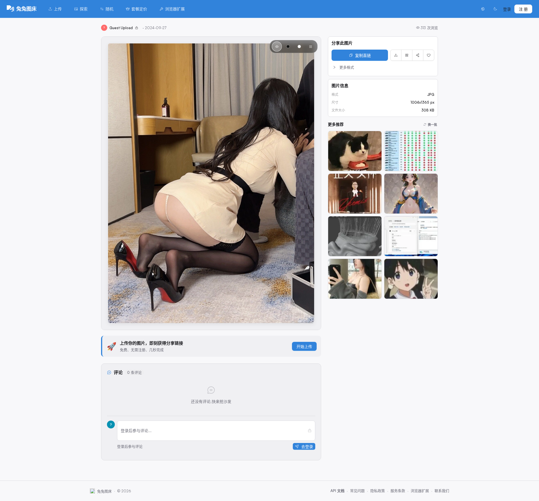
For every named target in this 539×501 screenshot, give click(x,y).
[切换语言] (482, 8)
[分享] (417, 55)
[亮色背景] (299, 46)
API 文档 (337, 490)
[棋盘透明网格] (310, 46)
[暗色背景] (288, 46)
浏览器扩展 (175, 8)
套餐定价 (139, 8)
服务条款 (397, 490)
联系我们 (442, 490)
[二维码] (406, 55)
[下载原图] (395, 55)
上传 (58, 8)
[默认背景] (277, 46)
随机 (109, 8)
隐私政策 (377, 490)
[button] (383, 67)
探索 (84, 8)
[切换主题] (495, 8)
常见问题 (357, 490)
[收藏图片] (428, 55)
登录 (507, 9)
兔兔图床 (26, 9)
